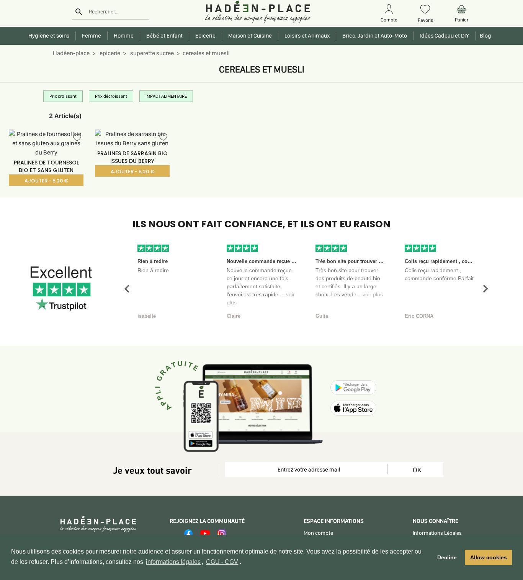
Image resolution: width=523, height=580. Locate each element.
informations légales (173, 562)
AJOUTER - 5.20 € (46, 180)
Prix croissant (63, 96)
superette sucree (151, 53)
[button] (126, 288)
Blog (484, 35)
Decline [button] (447, 557)
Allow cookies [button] (488, 557)
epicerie (109, 53)
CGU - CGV (222, 562)
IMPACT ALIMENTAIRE (166, 96)
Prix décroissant (111, 96)
